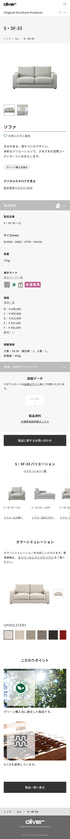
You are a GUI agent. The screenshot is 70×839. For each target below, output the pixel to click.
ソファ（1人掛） (13, 517)
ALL (17, 38)
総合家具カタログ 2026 (18, 188)
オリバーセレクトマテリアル (36, 557)
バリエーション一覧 (35, 471)
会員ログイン (31, 384)
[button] (63, 205)
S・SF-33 (29, 38)
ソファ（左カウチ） (43, 517)
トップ (7, 38)
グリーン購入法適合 (17, 167)
